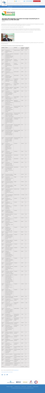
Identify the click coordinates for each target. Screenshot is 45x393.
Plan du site (24, 386)
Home (2, 9)
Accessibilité (29, 386)
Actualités (9, 9)
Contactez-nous (17, 386)
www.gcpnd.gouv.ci (16, 370)
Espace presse (35, 386)
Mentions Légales (10, 386)
